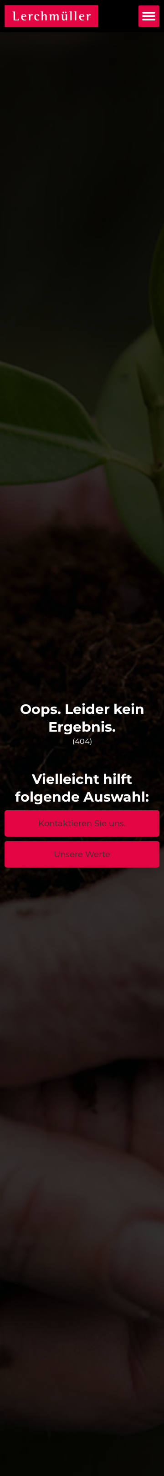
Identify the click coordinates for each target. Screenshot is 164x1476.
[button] (149, 16)
